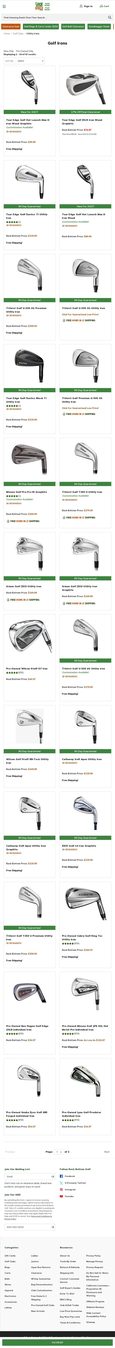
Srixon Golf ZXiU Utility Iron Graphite (79, 588)
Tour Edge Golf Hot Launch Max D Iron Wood (83, 216)
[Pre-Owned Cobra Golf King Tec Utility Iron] (85, 902)
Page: (49, 1152)
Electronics (10, 1296)
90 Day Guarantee (40, 1278)
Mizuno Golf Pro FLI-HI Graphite (26, 491)
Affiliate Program (95, 1301)
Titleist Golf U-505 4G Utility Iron (83, 668)
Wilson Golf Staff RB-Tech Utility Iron (27, 761)
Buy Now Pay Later (70, 1316)
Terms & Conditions (70, 1322)
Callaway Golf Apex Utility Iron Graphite (26, 847)
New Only (9, 51)
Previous (10, 1151)
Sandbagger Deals (99, 26)
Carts (7, 1273)
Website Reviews (95, 1307)
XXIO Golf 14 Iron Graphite (79, 845)
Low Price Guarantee (71, 1311)
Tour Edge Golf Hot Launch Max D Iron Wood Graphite (27, 121)
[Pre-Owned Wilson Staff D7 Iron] (29, 635)
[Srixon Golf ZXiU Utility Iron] (29, 553)
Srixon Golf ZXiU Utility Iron (23, 586)
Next (107, 1151)
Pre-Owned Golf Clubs (42, 1305)
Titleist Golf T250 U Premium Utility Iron (29, 937)
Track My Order (68, 1261)
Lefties (8, 1307)
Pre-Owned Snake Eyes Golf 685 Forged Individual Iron (26, 1114)
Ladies (34, 1255)
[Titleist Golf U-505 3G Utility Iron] (85, 275)
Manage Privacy (94, 1261)
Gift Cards (10, 1255)
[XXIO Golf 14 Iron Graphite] (85, 812)
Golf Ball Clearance (73, 26)
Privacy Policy (93, 1255)
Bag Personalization (42, 1284)
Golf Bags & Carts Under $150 (41, 26)
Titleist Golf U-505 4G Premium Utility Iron (26, 310)
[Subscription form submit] (52, 1176)
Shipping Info (67, 1273)
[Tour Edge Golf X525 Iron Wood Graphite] (85, 86)
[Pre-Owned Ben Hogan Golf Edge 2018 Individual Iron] (29, 992)
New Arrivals (38, 1311)
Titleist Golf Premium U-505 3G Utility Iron (82, 400)
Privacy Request (94, 1267)
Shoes (8, 1284)
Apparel (9, 1290)
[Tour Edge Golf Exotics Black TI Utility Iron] (29, 365)
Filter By (57, 1342)
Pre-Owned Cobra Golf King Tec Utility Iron (82, 937)
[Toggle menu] (4, 6)
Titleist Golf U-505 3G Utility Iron (83, 308)
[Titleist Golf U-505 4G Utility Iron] (85, 635)
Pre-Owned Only (24, 51)
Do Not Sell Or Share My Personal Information (97, 1276)
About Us (65, 1255)
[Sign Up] (52, 1227)
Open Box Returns (40, 1267)
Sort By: (9, 60)
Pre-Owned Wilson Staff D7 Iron (27, 668)
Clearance (36, 1273)
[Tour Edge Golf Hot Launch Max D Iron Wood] (85, 181)
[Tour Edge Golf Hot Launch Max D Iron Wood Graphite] (29, 86)
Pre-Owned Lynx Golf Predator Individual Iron (81, 1114)
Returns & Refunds (70, 1267)
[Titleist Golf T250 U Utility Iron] (85, 458)
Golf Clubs (10, 1261)
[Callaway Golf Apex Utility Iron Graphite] (29, 812)
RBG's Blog (65, 1299)
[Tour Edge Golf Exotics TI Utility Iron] (29, 181)
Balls (7, 1278)
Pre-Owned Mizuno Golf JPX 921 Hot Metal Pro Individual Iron (85, 1027)
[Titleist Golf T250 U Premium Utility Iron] (29, 902)
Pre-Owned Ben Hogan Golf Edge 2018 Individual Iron (27, 1027)
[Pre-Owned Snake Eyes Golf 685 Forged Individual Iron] (29, 1079)
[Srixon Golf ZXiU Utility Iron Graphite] (85, 553)
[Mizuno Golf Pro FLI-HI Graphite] (29, 458)
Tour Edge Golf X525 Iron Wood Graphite (82, 121)
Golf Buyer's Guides (70, 1288)
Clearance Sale (10, 26)
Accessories (11, 1302)
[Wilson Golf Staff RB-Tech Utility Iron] (29, 726)
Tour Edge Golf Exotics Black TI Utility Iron (26, 400)
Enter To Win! (67, 1293)
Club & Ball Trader (69, 1305)
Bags (7, 1267)
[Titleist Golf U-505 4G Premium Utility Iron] (29, 275)
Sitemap (90, 1322)
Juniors (35, 1261)
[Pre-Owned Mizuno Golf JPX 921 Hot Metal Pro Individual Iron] (85, 992)
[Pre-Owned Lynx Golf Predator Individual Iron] (85, 1079)
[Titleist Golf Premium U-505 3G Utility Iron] (85, 365)
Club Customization (41, 1290)
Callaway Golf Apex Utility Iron (82, 759)
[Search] (110, 17)
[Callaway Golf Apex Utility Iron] (85, 726)
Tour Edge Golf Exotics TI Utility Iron (26, 216)
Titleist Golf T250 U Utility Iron (82, 491)
